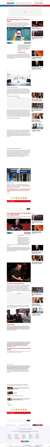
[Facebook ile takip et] (33, 425)
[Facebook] (7, 43)
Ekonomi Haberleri (23, 434)
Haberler (9, 434)
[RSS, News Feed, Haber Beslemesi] (42, 425)
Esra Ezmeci (9, 436)
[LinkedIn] (10, 43)
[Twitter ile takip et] (35, 425)
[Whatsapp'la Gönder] (12, 43)
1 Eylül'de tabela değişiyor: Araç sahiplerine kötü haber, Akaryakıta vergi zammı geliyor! (22, 5)
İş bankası (27, 48)
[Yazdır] (25, 43)
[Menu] (35, 3)
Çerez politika (29, 446)
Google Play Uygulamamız (27, 445)
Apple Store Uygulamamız (40, 445)
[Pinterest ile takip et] (41, 425)
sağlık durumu (9, 405)
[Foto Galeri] (42, 0)
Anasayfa (9, 17)
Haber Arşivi (12, 0)
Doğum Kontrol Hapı (17, 437)
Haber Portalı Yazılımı (10, 445)
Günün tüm (40, 5)
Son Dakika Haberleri (17, 434)
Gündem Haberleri (30, 434)
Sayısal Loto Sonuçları (24, 436)
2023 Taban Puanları (38, 437)
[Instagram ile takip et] (39, 425)
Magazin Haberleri (37, 434)
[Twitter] (9, 43)
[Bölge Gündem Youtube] (39, 0)
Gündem (12, 17)
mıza (31, 446)
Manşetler (9, 0)
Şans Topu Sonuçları (17, 436)
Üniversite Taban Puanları (31, 437)
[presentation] (8, 5)
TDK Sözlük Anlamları (24, 437)
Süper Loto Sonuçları (31, 436)
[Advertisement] (12, 48)
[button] (26, 43)
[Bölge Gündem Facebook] (36, 0)
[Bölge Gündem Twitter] (34, 0)
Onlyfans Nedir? (9, 437)
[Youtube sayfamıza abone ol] (36, 425)
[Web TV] (41, 0)
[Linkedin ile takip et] (38, 425)
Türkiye (8, 394)
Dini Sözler (37, 436)
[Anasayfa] (7, 0)
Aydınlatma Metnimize (35, 446)
